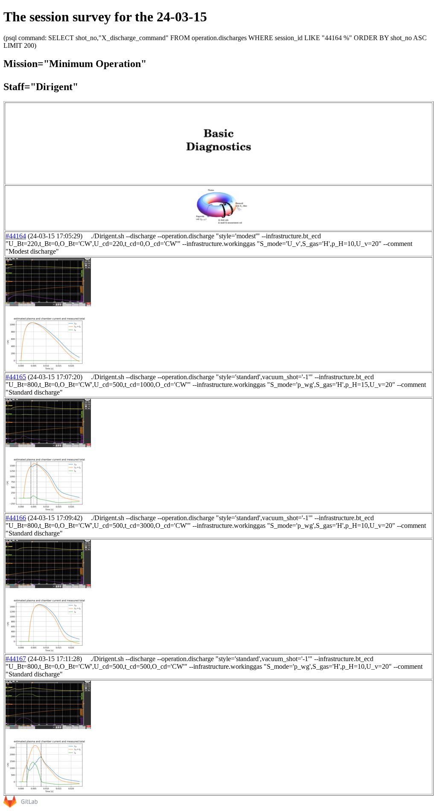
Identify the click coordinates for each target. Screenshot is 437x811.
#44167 (16, 658)
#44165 (16, 377)
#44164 (16, 236)
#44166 (16, 517)
